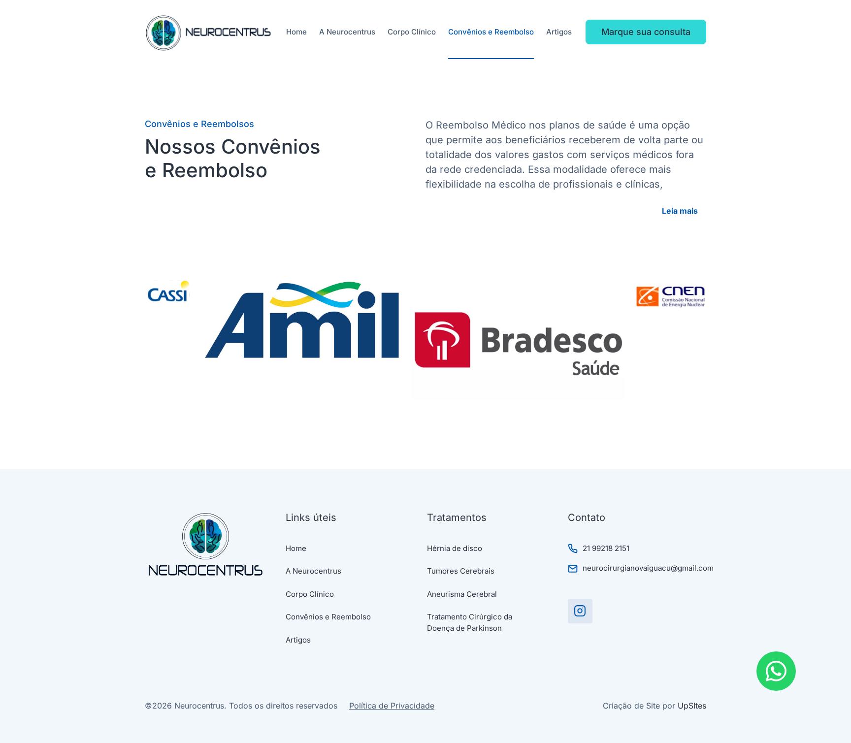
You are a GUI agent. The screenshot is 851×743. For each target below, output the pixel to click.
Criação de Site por (654, 706)
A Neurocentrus (347, 31)
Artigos (559, 31)
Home (296, 31)
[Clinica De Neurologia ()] (580, 611)
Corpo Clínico (412, 31)
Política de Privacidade (391, 706)
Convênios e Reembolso (491, 31)
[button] (684, 210)
